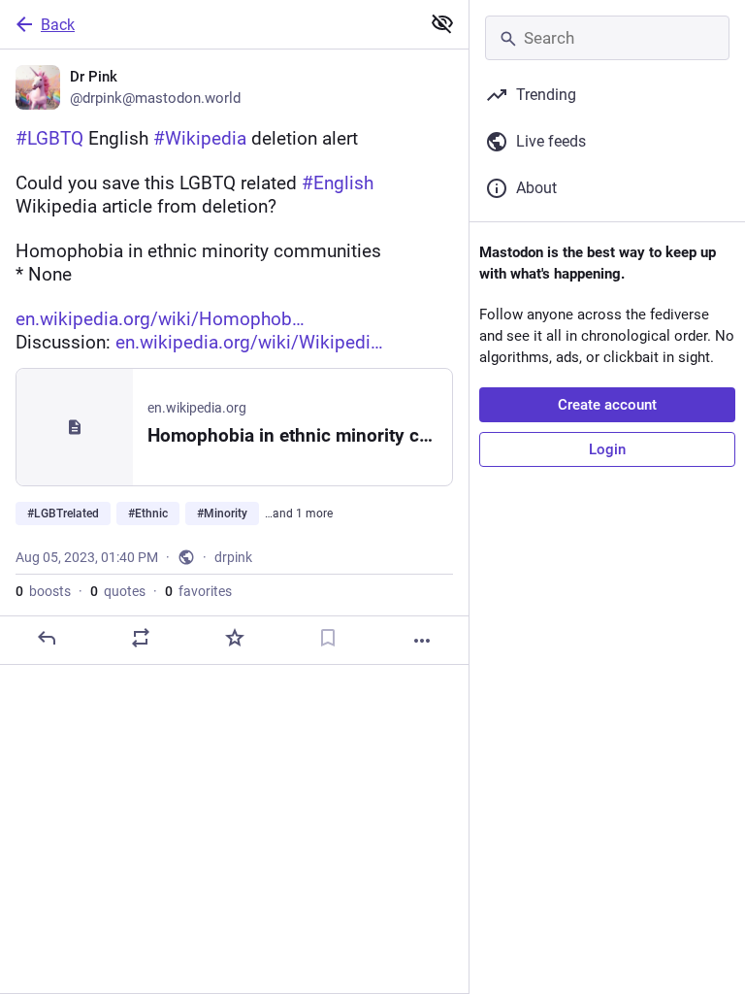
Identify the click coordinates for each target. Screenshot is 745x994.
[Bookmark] (328, 637)
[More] (422, 640)
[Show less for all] (442, 23)
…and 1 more (299, 513)
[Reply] (46, 637)
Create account (607, 405)
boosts (43, 591)
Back (58, 25)
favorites (198, 591)
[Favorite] (234, 637)
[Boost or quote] (140, 637)
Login (607, 449)
